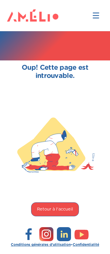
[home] (16, 15)
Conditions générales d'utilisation (41, 244)
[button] (96, 15)
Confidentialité (86, 244)
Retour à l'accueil (55, 209)
